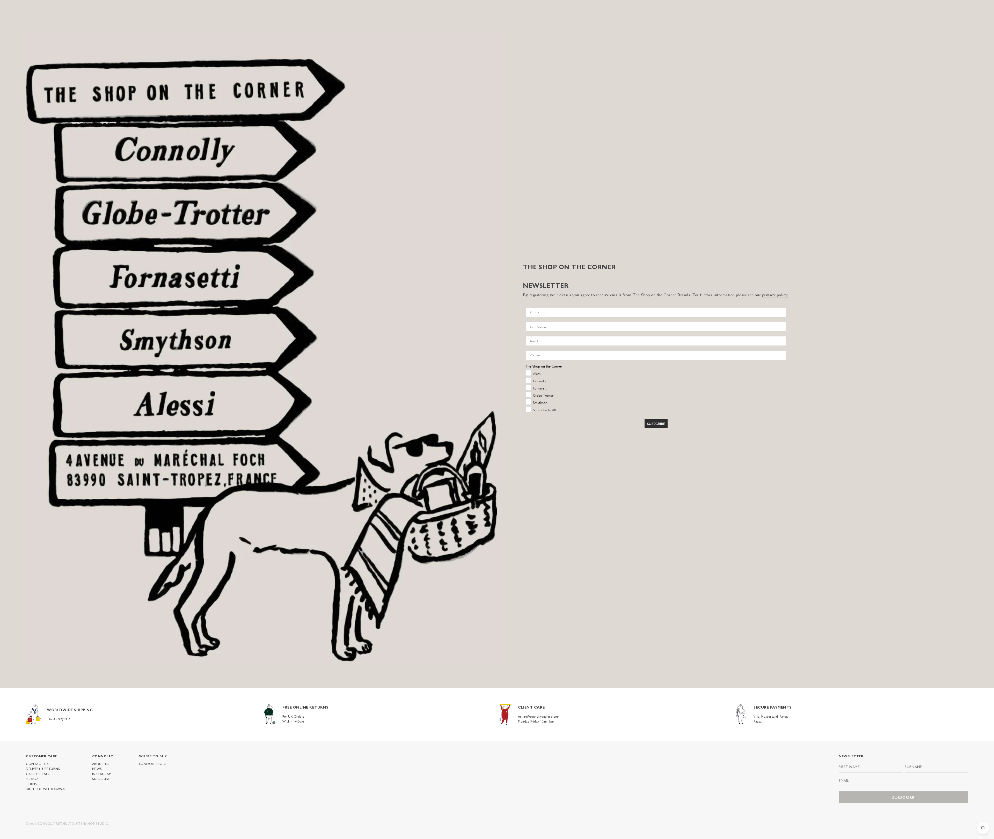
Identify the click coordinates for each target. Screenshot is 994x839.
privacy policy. (775, 295)
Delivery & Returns (43, 768)
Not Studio (97, 823)
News (97, 768)
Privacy (32, 778)
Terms (31, 784)
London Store (153, 763)
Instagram (102, 773)
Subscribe (101, 778)
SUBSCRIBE (656, 423)
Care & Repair (37, 773)
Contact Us (37, 763)
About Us (100, 763)
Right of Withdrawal (46, 788)
